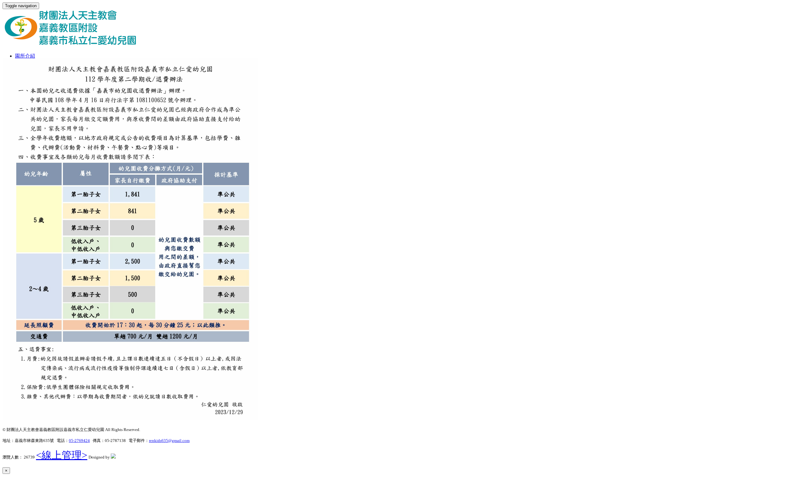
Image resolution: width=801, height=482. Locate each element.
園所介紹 (25, 56)
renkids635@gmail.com (169, 440)
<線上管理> (61, 455)
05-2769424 (79, 440)
